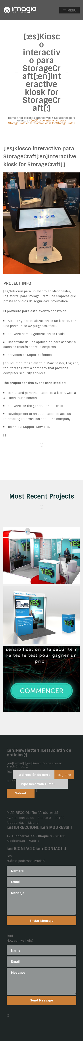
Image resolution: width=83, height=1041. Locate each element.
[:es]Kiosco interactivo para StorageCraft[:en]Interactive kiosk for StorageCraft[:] (39, 156)
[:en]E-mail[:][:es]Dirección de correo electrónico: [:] (34, 765)
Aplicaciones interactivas (35, 118)
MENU (71, 10)
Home (12, 118)
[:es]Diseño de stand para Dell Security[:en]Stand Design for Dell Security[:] (41, 570)
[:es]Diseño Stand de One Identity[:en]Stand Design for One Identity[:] (42, 629)
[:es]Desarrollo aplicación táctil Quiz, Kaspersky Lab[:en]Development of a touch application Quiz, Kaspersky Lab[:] (42, 691)
